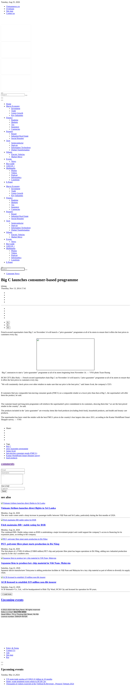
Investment (15, 108)
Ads (7, 653)
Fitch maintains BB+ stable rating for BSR (23, 525)
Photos (14, 170)
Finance (9, 118)
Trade (13, 111)
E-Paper (9, 182)
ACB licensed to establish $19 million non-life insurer (28, 582)
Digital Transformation (20, 150)
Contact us (10, 13)
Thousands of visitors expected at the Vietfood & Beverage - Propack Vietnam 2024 (40, 684)
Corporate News (12, 274)
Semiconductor (17, 143)
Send (4, 491)
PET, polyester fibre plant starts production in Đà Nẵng (30, 544)
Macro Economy (13, 106)
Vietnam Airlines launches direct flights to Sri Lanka (28, 508)
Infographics (16, 177)
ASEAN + (10, 166)
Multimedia (10, 168)
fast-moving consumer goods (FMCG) (21, 453)
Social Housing (17, 138)
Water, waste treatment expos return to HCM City (26, 681)
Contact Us (10, 650)
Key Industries (17, 115)
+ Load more (6, 594)
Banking (14, 120)
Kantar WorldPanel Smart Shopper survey (23, 455)
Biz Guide (10, 164)
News (13, 161)
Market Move (16, 157)
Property (9, 131)
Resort (14, 134)
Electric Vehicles (18, 154)
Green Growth (17, 113)
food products (11, 458)
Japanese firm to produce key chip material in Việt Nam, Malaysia (35, 563)
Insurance (15, 127)
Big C (8, 446)
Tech (8, 141)
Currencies (15, 129)
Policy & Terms (12, 648)
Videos (14, 173)
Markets (14, 122)
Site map (9, 11)
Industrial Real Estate (19, 136)
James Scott (11, 451)
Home (8, 104)
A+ (8, 328)
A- (8, 322)
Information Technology (21, 147)
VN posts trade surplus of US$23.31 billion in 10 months (29, 679)
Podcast (14, 175)
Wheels (9, 152)
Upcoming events (12, 599)
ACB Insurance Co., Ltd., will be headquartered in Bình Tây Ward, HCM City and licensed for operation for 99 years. (49, 589)
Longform (15, 180)
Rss (7, 657)
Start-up (14, 145)
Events (9, 159)
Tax (12, 124)
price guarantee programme (17, 449)
